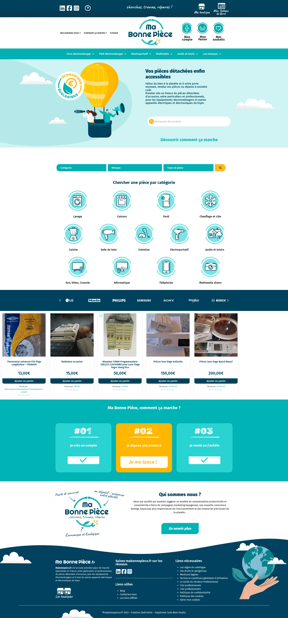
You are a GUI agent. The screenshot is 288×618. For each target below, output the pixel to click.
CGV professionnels (190, 589)
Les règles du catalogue (193, 567)
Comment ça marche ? (95, 33)
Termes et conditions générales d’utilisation (204, 578)
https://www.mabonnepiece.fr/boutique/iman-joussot (24, 390)
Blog (122, 590)
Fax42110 (173, 386)
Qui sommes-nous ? (70, 33)
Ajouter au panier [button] (24, 381)
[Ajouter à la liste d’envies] (5, 316)
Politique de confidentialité (195, 592)
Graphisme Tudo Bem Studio (170, 612)
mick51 (125, 386)
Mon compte (187, 38)
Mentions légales (189, 574)
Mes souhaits (219, 38)
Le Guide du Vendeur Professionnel (199, 581)
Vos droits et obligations (193, 571)
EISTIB (77, 386)
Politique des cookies (191, 596)
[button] (60, 300)
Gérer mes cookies (190, 599)
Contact (114, 33)
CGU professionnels (190, 585)
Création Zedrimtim (141, 612)
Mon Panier (202, 38)
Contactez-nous (128, 594)
